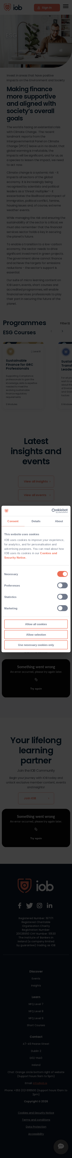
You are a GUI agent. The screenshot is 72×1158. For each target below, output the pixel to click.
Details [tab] (36, 521)
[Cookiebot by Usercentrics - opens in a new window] (52, 511)
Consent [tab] (12, 521)
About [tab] (59, 521)
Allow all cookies (36, 624)
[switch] (62, 585)
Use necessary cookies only (36, 644)
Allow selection (36, 634)
